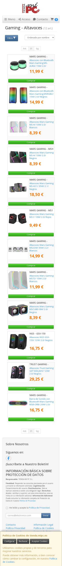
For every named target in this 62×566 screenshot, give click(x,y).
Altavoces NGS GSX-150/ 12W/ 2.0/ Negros (41, 338)
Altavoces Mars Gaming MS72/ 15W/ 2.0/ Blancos (41, 278)
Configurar (9, 541)
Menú (11, 19)
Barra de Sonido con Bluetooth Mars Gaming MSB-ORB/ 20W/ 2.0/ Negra (41, 403)
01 (31, 48)
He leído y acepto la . (29, 507)
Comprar (31, 80)
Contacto (42, 19)
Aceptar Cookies (39, 541)
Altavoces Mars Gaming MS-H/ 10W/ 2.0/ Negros (41, 155)
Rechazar (23, 541)
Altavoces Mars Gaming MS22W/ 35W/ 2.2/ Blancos (41, 247)
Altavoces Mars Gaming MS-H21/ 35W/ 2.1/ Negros (41, 186)
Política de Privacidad (28, 501)
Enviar (46, 515)
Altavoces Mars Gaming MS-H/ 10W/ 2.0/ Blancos (41, 124)
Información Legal (43, 524)
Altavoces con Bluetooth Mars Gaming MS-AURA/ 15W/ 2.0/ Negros (41, 64)
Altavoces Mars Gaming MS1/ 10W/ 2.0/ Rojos (41, 215)
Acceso (25, 19)
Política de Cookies (44, 528)
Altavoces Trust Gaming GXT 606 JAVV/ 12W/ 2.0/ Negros (41, 371)
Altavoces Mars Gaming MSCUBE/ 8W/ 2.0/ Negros (41, 309)
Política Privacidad (15, 528)
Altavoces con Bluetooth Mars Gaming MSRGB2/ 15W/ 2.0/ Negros (41, 93)
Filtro (10, 38)
